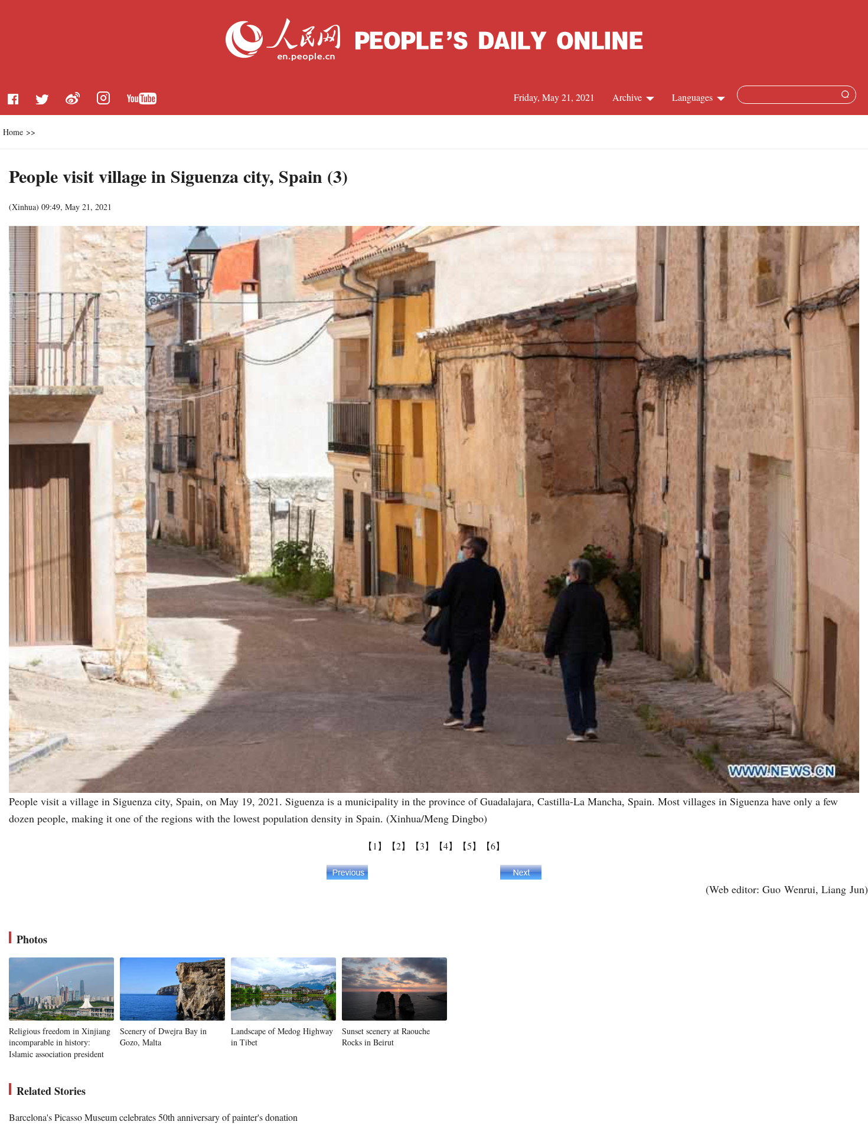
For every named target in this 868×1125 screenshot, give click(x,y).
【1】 (375, 845)
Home (13, 131)
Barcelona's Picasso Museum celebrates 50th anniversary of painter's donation (153, 1117)
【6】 (493, 845)
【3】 (422, 845)
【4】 (446, 845)
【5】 (469, 845)
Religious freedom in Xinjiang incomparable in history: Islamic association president (59, 1042)
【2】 (398, 845)
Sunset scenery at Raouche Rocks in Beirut (386, 1036)
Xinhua (24, 206)
